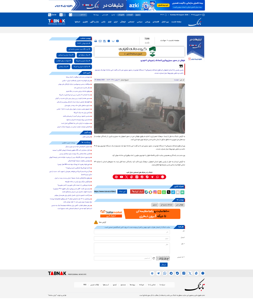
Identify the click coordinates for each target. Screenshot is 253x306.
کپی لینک (122, 191)
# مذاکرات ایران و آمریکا (82, 66)
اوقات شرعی (94, 285)
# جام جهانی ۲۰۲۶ (83, 43)
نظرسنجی (105, 15)
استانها (77, 22)
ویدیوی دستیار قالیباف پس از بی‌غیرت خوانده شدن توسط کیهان (69, 157)
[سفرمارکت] (139, 214)
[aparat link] (116, 176)
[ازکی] (165, 5)
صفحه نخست (176, 22)
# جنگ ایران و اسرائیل (65, 55)
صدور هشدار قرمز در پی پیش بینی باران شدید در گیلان (72, 98)
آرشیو (113, 15)
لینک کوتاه (138, 191)
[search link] (70, 14)
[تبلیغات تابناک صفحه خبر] (195, 49)
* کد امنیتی (181, 257)
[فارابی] (139, 51)
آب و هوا (106, 285)
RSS (85, 285)
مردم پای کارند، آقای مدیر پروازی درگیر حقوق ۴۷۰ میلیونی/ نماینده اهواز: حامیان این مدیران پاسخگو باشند (72, 190)
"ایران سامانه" (52, 295)
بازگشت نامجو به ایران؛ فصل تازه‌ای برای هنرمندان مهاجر (72, 195)
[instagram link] (136, 176)
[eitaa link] (131, 176)
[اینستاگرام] (155, 192)
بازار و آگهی (94, 22)
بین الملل (165, 22)
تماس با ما (151, 285)
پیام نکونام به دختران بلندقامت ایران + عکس (76, 81)
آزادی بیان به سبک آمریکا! (82, 113)
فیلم (109, 22)
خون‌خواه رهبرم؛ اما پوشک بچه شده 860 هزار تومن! (74, 164)
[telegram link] (152, 176)
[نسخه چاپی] (182, 192)
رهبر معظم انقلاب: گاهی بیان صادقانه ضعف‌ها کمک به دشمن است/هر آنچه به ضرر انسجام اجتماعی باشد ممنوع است (71, 207)
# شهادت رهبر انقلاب (63, 61)
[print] (96, 41)
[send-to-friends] (100, 41)
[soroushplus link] (142, 176)
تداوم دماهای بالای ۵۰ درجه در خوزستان (77, 105)
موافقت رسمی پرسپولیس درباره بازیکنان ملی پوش (74, 84)
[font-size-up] (117, 41)
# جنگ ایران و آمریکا (83, 61)
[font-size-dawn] (109, 41)
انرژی (116, 22)
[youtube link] (121, 176)
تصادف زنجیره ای (166, 205)
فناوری (85, 22)
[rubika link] (162, 176)
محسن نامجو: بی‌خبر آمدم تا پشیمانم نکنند (76, 116)
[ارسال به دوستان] (178, 192)
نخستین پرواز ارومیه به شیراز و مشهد (78, 120)
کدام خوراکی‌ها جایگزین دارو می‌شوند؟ (78, 168)
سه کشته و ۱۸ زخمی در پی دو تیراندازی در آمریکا (74, 95)
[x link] (126, 176)
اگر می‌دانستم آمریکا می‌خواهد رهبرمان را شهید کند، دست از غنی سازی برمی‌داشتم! (70, 173)
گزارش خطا (102, 222)
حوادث (163, 40)
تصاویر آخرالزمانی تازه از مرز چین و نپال (77, 147)
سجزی (155, 205)
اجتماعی (131, 22)
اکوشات (130, 15)
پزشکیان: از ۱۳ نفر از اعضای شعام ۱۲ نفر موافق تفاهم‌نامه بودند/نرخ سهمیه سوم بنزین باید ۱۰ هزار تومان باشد (71, 200)
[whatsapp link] (157, 176)
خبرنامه (141, 285)
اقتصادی (156, 22)
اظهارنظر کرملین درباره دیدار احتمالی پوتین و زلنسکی (73, 102)
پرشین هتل (86, 137)
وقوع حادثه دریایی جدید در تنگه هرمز (78, 91)
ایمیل (183, 237)
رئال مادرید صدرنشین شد (82, 88)
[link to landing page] (195, 22)
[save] (104, 41)
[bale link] (147, 176)
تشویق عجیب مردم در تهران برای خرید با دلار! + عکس (73, 109)
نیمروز (138, 15)
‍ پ (112, 41)
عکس (103, 22)
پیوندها (96, 15)
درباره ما (162, 285)
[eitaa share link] (159, 192)
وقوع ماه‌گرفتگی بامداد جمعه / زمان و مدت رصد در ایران (72, 178)
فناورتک (121, 15)
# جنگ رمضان (63, 66)
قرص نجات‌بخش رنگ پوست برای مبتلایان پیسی (74, 154)
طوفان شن (179, 205)
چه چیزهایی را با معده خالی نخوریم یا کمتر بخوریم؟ (74, 185)
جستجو (123, 285)
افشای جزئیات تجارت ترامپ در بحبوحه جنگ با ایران (73, 127)
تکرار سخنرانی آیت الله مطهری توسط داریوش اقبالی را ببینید (71, 150)
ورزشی (147, 22)
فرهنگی (122, 22)
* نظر (183, 244)
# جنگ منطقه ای (84, 55)
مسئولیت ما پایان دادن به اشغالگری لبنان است (75, 123)
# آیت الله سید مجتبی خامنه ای (79, 49)
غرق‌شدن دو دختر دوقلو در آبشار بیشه (78, 77)
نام (184, 231)
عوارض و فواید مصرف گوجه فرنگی (79, 161)
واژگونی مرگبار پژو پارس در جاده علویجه (77, 182)
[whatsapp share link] (164, 192)
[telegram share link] (173, 192)
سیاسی (139, 22)
